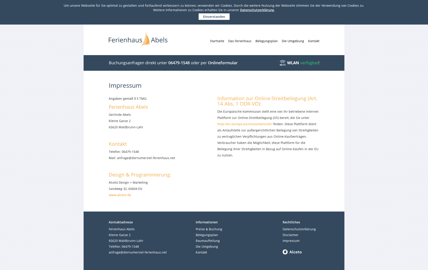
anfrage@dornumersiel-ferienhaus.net (138, 252)
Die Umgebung (293, 41)
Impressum (291, 241)
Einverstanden (214, 17)
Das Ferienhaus (239, 41)
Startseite (217, 41)
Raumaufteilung (208, 241)
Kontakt (313, 41)
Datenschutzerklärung (257, 10)
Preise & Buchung (209, 229)
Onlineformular (223, 62)
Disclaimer (290, 235)
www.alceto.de (120, 195)
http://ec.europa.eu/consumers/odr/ (244, 124)
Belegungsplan (266, 41)
